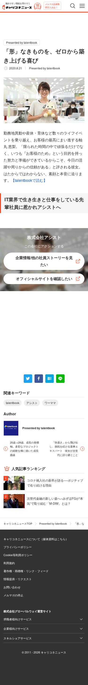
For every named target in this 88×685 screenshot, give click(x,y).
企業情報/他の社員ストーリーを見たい (44, 261)
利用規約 (9, 563)
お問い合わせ (12, 587)
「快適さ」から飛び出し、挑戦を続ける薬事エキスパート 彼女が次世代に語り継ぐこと (64, 448)
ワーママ (50, 403)
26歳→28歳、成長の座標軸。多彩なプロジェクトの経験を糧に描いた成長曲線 (24, 448)
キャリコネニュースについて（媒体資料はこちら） (36, 539)
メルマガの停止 (13, 595)
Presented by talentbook (21, 42)
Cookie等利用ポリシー (18, 555)
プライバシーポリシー (18, 547)
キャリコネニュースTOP (18, 523)
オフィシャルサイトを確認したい (44, 278)
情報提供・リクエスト (18, 579)
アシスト (32, 403)
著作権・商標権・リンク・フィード (26, 571)
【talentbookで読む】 (29, 180)
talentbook (12, 403)
